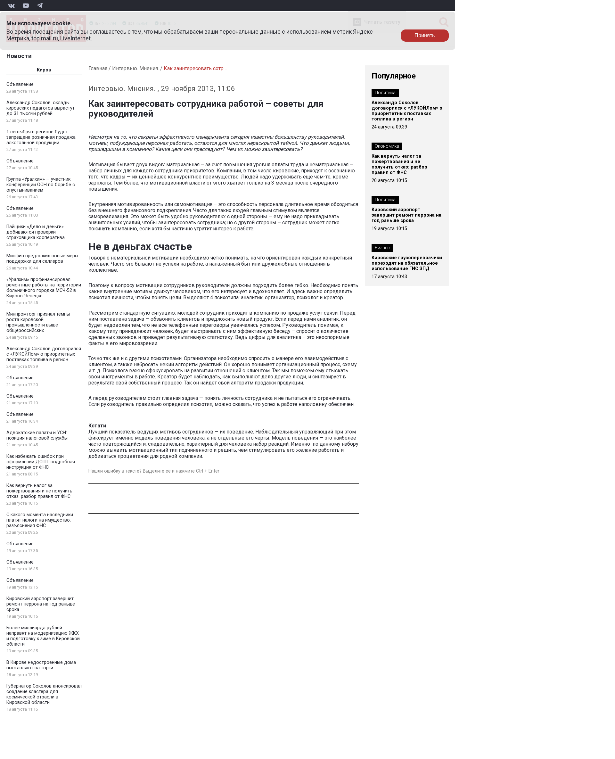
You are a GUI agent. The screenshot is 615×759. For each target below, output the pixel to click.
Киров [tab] (44, 70)
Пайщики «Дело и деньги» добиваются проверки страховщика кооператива (35, 232)
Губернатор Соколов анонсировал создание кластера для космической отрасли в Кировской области (44, 694)
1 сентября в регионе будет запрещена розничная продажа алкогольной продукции (41, 137)
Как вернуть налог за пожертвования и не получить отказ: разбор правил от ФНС (39, 491)
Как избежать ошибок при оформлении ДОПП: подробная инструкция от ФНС (40, 462)
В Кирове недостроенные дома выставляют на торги (41, 665)
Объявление (20, 84)
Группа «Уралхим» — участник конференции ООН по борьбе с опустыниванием (40, 185)
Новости (19, 56)
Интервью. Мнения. (135, 68)
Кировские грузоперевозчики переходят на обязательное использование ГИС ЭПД (407, 263)
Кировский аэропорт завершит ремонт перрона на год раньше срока (40, 604)
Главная (97, 68)
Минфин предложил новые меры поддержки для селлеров (42, 258)
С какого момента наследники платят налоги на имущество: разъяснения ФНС (39, 520)
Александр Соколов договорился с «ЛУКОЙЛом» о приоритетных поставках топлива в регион (43, 354)
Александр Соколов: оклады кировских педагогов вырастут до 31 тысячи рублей (40, 108)
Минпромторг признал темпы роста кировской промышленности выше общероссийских (38, 322)
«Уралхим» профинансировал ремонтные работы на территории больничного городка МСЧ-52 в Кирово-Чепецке (43, 288)
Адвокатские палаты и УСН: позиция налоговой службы (37, 435)
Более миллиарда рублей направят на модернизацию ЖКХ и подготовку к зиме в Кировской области (43, 636)
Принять (424, 35)
